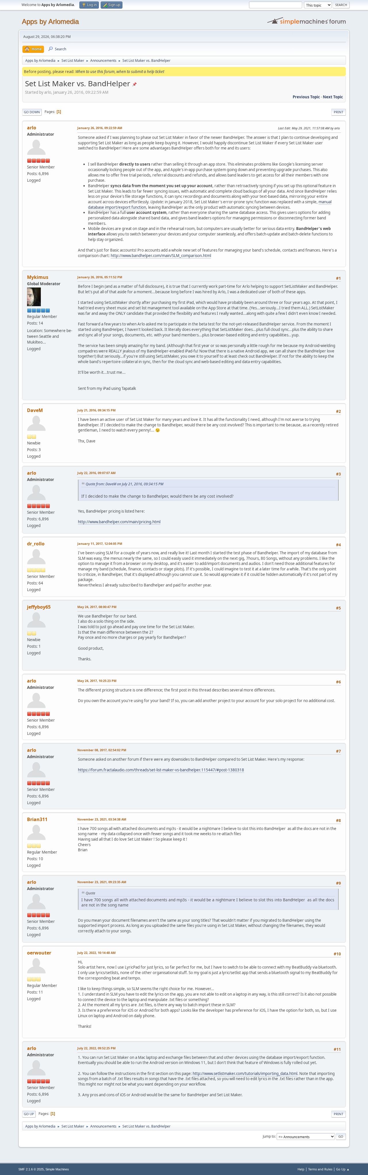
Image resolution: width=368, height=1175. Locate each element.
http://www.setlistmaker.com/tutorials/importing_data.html (245, 1073)
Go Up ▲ (343, 1169)
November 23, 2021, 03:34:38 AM (101, 819)
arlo (31, 127)
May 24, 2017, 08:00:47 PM (96, 607)
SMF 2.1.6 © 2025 (31, 1169)
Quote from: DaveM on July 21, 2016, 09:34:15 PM (124, 484)
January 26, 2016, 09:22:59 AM (99, 128)
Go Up (29, 1114)
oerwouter (39, 953)
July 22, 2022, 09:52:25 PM (96, 1048)
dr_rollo (36, 543)
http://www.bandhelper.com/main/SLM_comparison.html (161, 255)
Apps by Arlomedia (50, 21)
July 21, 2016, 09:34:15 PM (96, 410)
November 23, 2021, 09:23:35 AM (101, 882)
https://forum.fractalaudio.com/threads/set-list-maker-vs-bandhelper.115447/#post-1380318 (161, 770)
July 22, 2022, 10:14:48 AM (96, 952)
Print (338, 112)
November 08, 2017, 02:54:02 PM (101, 750)
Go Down (32, 112)
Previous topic (306, 96)
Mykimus (37, 277)
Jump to (269, 1136)
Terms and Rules (320, 1169)
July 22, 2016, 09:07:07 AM (96, 473)
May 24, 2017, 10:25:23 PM (96, 680)
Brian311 (37, 819)
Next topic (333, 96)
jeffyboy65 (39, 607)
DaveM (35, 410)
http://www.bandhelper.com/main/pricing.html (119, 521)
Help (301, 1169)
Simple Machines (57, 1169)
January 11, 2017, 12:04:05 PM (99, 543)
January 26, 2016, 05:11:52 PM (99, 277)
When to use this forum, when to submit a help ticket (119, 71)
